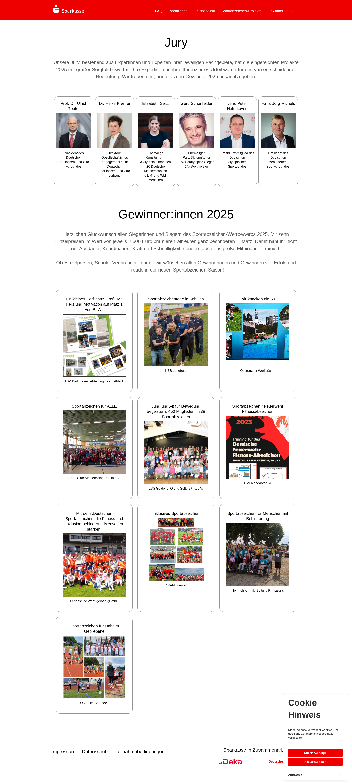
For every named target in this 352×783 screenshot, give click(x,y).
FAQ (158, 11)
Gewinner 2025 (280, 11)
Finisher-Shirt (204, 11)
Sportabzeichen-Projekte (241, 11)
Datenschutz (95, 751)
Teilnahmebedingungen (140, 751)
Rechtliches (177, 11)
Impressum (63, 751)
